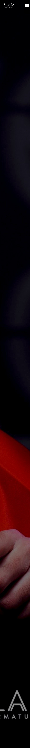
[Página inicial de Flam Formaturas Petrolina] (8, 5)
